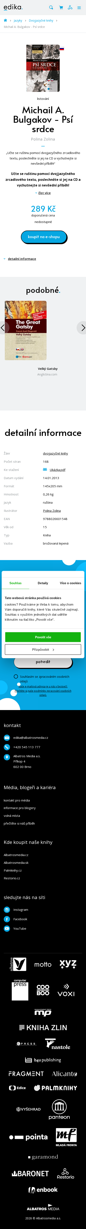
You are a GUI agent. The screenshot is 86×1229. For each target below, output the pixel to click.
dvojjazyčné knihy (55, 453)
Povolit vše (43, 637)
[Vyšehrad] (28, 1109)
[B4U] (43, 1060)
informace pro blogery (20, 808)
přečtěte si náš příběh (19, 823)
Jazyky (18, 20)
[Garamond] (43, 1157)
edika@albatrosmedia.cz (30, 737)
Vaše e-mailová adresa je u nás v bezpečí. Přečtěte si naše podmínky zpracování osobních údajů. (43, 691)
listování (43, 98)
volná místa (12, 815)
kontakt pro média (17, 800)
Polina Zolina (43, 139)
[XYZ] (68, 964)
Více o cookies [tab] (70, 583)
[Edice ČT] (17, 1087)
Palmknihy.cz (13, 870)
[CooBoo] (43, 990)
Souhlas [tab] (15, 583)
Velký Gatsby (48, 368)
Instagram (20, 909)
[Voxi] (65, 990)
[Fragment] (26, 1073)
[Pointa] (28, 1137)
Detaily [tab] (43, 583)
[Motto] (43, 964)
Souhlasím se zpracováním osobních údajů (44, 679)
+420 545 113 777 (26, 747)
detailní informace (22, 259)
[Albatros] (17, 964)
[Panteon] (59, 1109)
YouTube (19, 928)
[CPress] (26, 1043)
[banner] (13, 7)
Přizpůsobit (40, 649)
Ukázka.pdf (57, 470)
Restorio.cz (12, 878)
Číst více (44, 193)
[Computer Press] (20, 990)
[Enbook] (43, 1190)
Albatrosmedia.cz (16, 855)
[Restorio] (65, 1173)
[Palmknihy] (55, 1087)
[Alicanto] (64, 1073)
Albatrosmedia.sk (16, 862)
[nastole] (57, 1043)
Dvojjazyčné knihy (41, 20)
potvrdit (43, 661)
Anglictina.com (47, 374)
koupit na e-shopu (44, 236)
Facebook (20, 919)
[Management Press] (43, 1013)
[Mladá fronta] (66, 1137)
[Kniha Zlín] (43, 1027)
